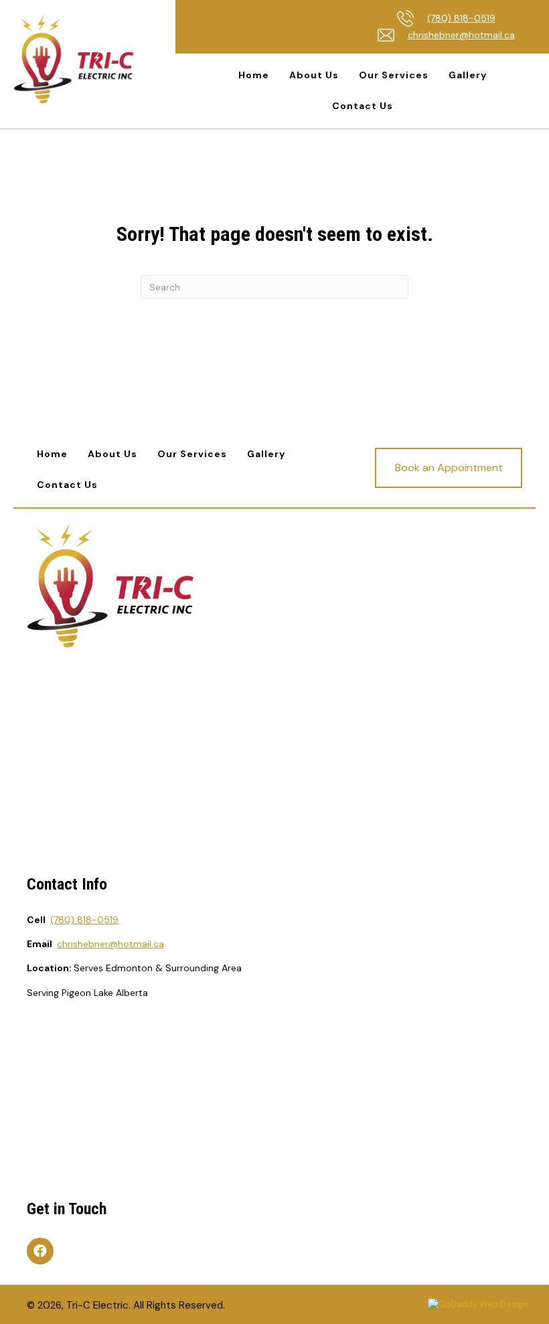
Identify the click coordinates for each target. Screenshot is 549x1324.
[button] (448, 467)
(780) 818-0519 (461, 18)
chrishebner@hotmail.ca (461, 35)
